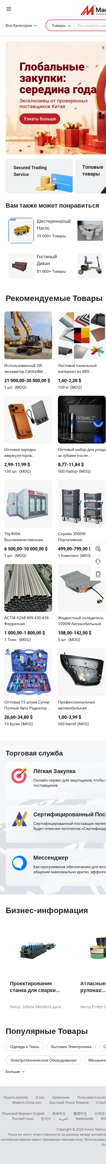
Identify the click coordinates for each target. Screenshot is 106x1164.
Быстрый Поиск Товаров (68, 1102)
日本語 (100, 1113)
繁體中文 (80, 1113)
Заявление (61, 1097)
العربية (63, 1118)
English (39, 1113)
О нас (40, 1097)
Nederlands (84, 1118)
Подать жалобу (15, 1097)
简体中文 (59, 1113)
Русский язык (22, 1118)
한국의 (46, 1118)
